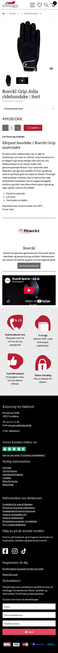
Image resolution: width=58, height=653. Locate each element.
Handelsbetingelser (12, 474)
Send (31, 631)
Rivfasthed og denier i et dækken (19, 521)
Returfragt (8, 484)
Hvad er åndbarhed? (13, 517)
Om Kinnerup (9, 470)
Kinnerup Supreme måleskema (18, 507)
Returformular (10, 481)
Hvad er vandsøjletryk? (14, 514)
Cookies (6, 477)
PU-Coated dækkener (14, 524)
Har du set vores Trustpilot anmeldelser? (23, 455)
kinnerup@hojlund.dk (19, 425)
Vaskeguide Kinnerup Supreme (18, 510)
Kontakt (6, 467)
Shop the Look (10, 574)
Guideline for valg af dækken (17, 504)
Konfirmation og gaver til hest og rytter (23, 568)
